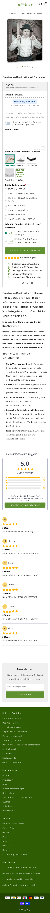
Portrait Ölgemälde (11, 727)
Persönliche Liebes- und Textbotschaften (21, 745)
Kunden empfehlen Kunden (15, 854)
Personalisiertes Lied (12, 736)
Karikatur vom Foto (11, 718)
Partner (5, 832)
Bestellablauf (8, 810)
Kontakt (6, 850)
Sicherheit (7, 806)
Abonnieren (25, 695)
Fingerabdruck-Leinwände (14, 731)
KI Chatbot (7, 753)
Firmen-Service (9, 828)
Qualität (6, 802)
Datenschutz (8, 793)
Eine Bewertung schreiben (25, 505)
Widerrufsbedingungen (13, 788)
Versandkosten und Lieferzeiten (17, 797)
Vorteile (6, 846)
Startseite (12, 14)
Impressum (7, 780)
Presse (5, 837)
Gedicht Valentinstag (12, 762)
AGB (4, 784)
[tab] (22, 66)
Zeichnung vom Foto (12, 740)
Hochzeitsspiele (9, 749)
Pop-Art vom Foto (10, 723)
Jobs (4, 841)
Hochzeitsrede (9, 758)
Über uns (6, 775)
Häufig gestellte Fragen (13, 824)
